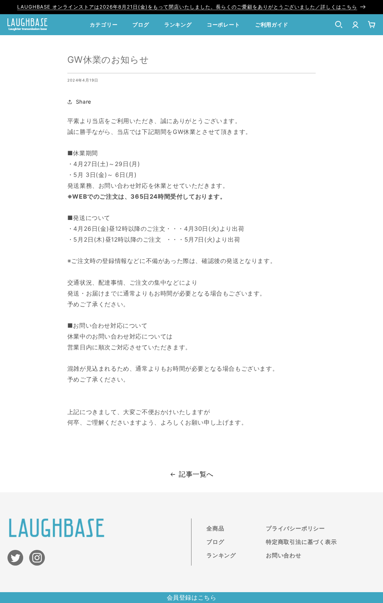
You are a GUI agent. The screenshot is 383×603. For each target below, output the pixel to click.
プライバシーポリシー (295, 528)
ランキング (178, 24)
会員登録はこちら (192, 597)
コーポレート (223, 24)
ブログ (140, 24)
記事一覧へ (196, 474)
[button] (339, 24)
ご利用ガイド (271, 24)
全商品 (215, 528)
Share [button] (83, 101)
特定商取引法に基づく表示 (301, 541)
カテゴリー (103, 24)
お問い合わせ (283, 555)
